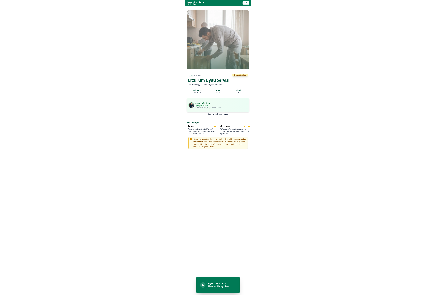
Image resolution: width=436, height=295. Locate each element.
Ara (247, 3)
